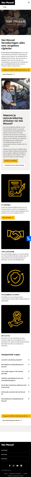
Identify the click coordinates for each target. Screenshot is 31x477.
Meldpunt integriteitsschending (15, 476)
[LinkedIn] (21, 465)
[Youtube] (17, 465)
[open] (29, 2)
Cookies (25, 473)
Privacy (5, 473)
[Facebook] (9, 465)
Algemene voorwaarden (15, 473)
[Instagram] (13, 465)
